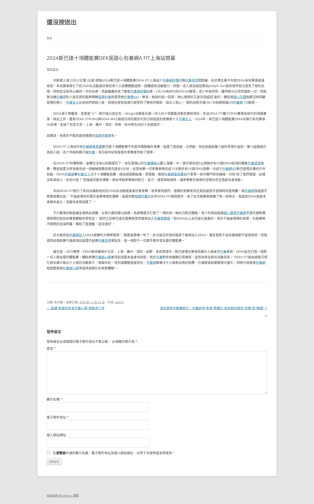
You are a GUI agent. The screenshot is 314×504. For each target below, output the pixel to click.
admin (119, 302)
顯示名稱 (54, 399)
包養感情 (254, 163)
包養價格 (150, 163)
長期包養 (104, 97)
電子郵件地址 (58, 417)
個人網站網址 (56, 435)
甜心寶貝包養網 (235, 213)
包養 (59, 97)
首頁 (49, 38)
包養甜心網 (103, 257)
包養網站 (75, 235)
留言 (51, 348)
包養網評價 (171, 80)
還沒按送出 (62, 22)
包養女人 (72, 102)
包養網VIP (229, 168)
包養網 (238, 102)
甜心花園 (239, 97)
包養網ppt (131, 97)
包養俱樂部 (162, 218)
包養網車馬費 (92, 146)
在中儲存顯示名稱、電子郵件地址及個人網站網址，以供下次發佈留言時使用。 (114, 453)
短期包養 (141, 196)
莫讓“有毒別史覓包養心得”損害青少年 (76, 308)
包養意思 (191, 80)
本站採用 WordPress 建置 (63, 496)
